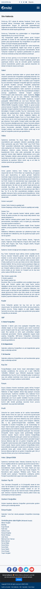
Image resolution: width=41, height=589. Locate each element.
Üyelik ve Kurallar (5, 587)
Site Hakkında (14, 587)
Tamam (18, 579)
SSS (20, 587)
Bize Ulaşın (31, 587)
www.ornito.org (6, 2)
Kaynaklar (25, 587)
